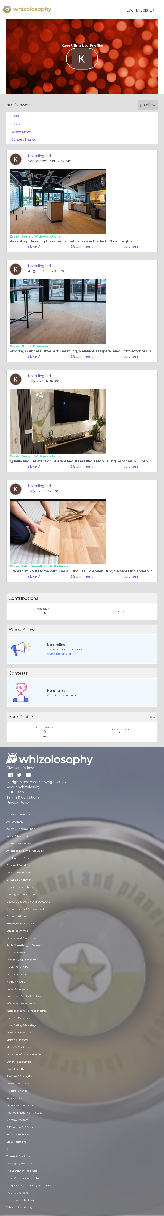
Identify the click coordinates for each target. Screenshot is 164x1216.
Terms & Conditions (22, 797)
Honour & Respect (17, 974)
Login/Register (140, 10)
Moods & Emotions (17, 1047)
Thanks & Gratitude (18, 1156)
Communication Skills (20, 872)
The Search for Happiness (21, 1170)
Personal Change (17, 1090)
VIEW (151, 716)
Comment (84, 246)
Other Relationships (18, 1061)
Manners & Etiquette (18, 1032)
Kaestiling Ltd (39, 156)
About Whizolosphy (23, 787)
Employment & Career (20, 923)
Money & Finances (17, 1039)
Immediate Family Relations (23, 996)
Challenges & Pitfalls (18, 858)
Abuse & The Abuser (18, 814)
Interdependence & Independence (26, 1010)
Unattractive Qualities (20, 1199)
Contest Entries (23, 139)
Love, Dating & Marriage (21, 1025)
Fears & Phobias (16, 952)
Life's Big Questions (18, 1018)
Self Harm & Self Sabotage (22, 1127)
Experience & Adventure (21, 938)
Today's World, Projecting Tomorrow (28, 1185)
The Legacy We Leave (19, 1163)
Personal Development (20, 1098)
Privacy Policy (18, 802)
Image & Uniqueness (18, 988)
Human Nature (15, 981)
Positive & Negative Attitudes (24, 1112)
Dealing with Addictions (40, 236)
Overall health (15, 1068)
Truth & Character (17, 1192)
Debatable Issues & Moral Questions (28, 901)
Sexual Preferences (17, 1134)
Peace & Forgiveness (18, 1083)
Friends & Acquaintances (21, 959)
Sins (8, 1149)
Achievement (14, 821)
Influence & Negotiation (20, 1003)
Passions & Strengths (19, 1076)
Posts (15, 124)
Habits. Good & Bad (18, 967)
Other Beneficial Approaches (24, 1054)
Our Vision (15, 792)
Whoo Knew (21, 132)
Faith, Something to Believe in (45, 566)
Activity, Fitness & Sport (20, 828)
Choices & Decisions (18, 865)
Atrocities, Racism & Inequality (25, 850)
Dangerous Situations (19, 887)
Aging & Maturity (17, 836)
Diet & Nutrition (16, 916)
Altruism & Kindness (18, 843)
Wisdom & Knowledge (19, 1207)
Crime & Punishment (19, 879)
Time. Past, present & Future (23, 1178)
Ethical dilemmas (35, 346)
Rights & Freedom (17, 1119)
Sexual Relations (16, 1141)
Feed (15, 116)
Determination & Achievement (25, 908)
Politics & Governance (19, 1105)
